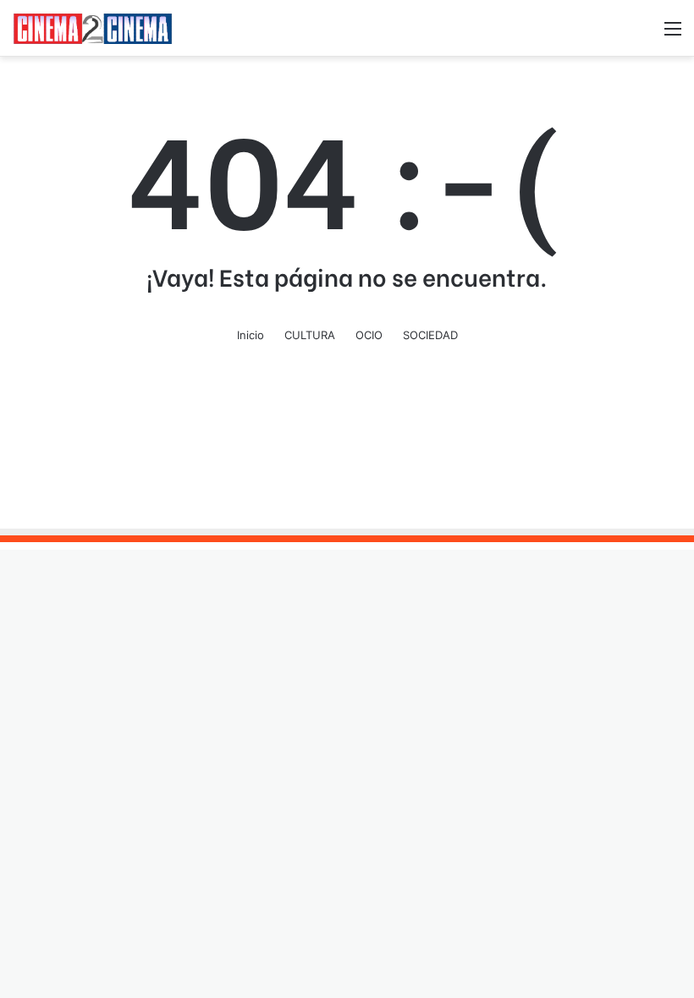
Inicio (250, 335)
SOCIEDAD (430, 335)
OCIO (369, 335)
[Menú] (672, 34)
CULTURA (309, 335)
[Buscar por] (643, 34)
